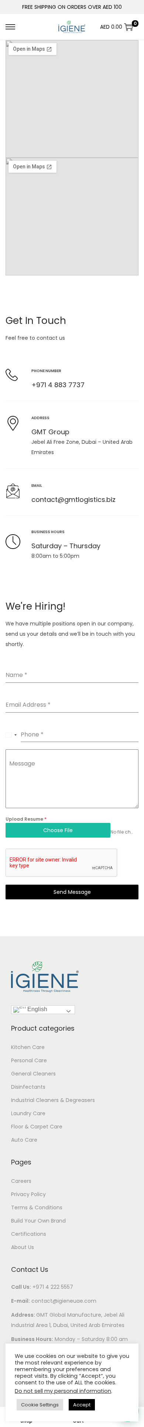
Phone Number (46, 371)
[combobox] (11, 735)
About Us (22, 1247)
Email (36, 485)
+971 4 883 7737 (58, 384)
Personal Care (29, 1060)
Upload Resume (26, 819)
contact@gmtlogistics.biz (73, 499)
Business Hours (48, 532)
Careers (21, 1181)
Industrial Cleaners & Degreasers (53, 1100)
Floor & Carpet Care (36, 1126)
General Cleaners (33, 1073)
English (36, 1009)
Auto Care (24, 1140)
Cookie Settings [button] (40, 1404)
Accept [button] (81, 1404)
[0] (128, 26)
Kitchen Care (28, 1047)
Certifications (28, 1234)
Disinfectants (28, 1087)
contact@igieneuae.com (63, 1301)
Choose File (58, 830)
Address (40, 418)
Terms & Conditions (36, 1207)
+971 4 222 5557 (52, 1287)
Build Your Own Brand (38, 1220)
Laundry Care (28, 1113)
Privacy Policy (28, 1194)
